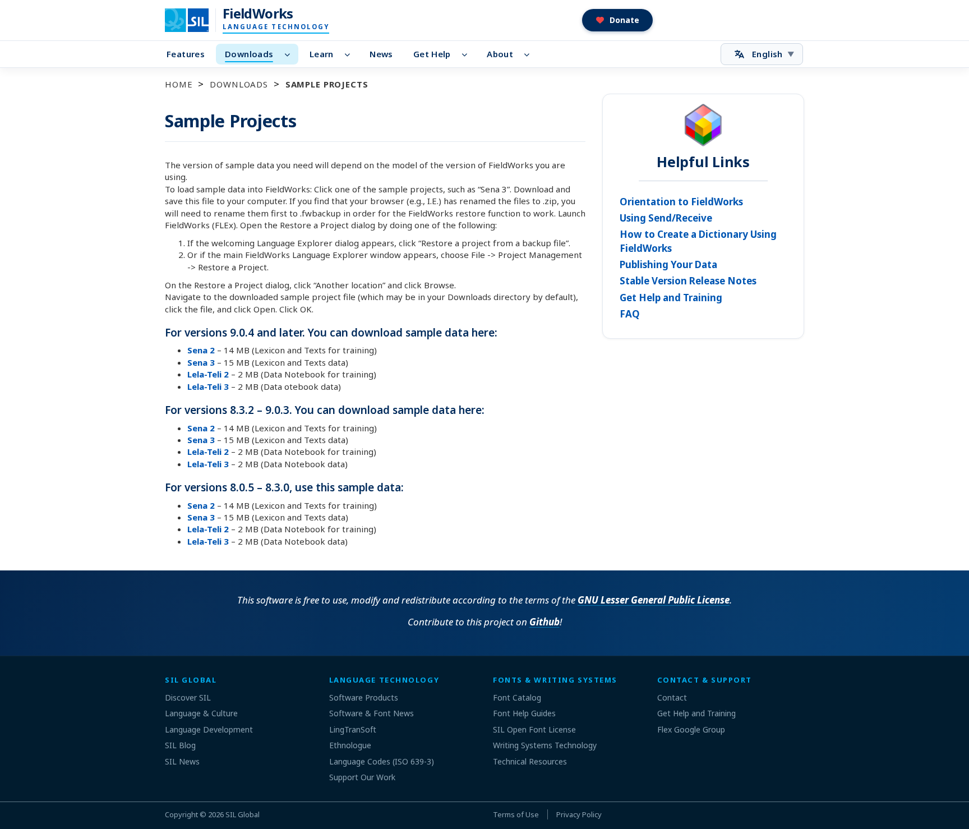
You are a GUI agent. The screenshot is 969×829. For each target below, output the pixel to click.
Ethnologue (350, 745)
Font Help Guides (524, 713)
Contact (672, 697)
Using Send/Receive (666, 217)
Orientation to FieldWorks (681, 201)
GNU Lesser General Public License (654, 599)
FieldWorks (258, 13)
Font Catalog (517, 697)
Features (186, 53)
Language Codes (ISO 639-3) (381, 761)
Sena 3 (201, 362)
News (381, 53)
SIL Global (242, 814)
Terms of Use (516, 814)
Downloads (249, 53)
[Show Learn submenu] (351, 54)
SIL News (182, 761)
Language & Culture (201, 713)
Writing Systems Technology (545, 745)
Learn (322, 53)
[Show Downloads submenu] (290, 54)
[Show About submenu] (530, 54)
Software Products (363, 697)
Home (178, 84)
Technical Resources (530, 761)
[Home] (194, 20)
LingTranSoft (352, 729)
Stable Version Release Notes (688, 280)
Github (544, 621)
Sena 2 (201, 350)
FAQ (630, 313)
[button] (617, 20)
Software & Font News (371, 713)
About (500, 53)
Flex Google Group (691, 729)
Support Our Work (362, 777)
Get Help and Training (671, 297)
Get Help (432, 53)
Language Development (209, 729)
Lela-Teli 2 (208, 374)
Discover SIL (188, 697)
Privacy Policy (579, 814)
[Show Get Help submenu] (468, 54)
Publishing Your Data (668, 264)
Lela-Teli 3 (208, 386)
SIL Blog (180, 745)
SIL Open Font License (534, 729)
